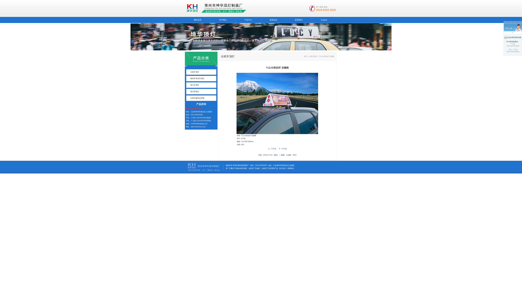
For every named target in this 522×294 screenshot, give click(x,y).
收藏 (282, 155)
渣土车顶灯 (194, 85)
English (324, 20)
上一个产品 (272, 149)
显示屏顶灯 (194, 92)
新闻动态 (273, 20)
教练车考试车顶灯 (197, 78)
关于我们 (223, 20)
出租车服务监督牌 (197, 98)
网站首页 (197, 20)
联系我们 (299, 20)
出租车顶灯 (194, 72)
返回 (275, 155)
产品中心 (248, 20)
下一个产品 (283, 149)
